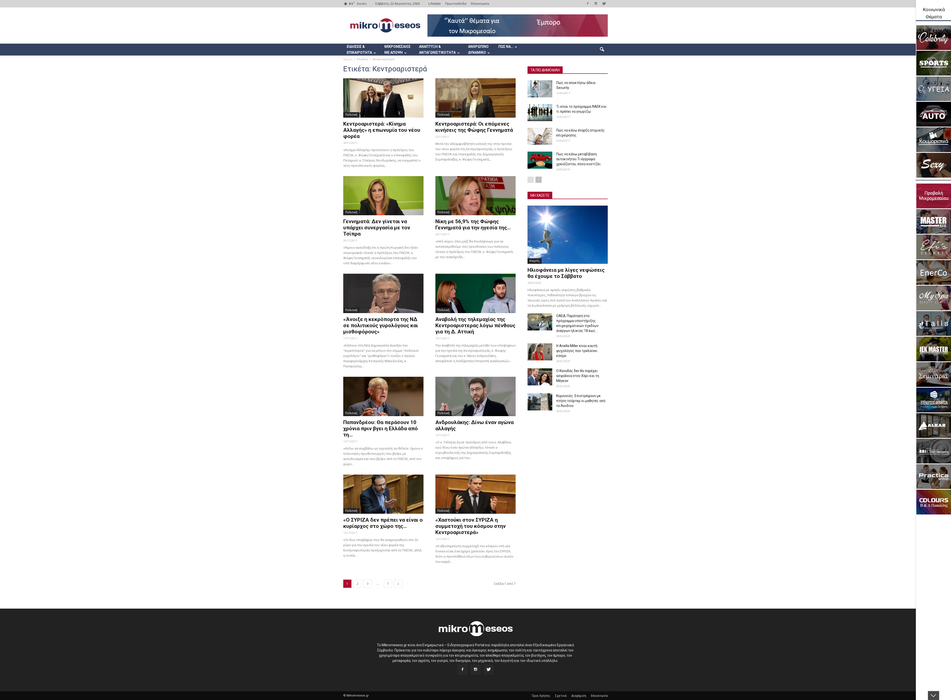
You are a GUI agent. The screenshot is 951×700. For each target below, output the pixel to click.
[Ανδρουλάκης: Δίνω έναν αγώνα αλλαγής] (475, 396)
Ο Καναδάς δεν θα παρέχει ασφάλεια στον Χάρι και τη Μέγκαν (577, 376)
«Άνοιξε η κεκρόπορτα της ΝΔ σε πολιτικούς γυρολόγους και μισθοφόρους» (380, 325)
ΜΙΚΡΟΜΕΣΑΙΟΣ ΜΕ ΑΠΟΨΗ (397, 49)
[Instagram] (596, 3)
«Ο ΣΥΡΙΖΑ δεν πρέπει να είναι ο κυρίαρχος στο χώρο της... (383, 523)
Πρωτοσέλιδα (455, 3)
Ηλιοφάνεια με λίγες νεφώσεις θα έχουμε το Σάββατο (566, 273)
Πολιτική (351, 114)
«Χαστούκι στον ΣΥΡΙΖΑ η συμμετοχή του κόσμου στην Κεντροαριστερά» (470, 526)
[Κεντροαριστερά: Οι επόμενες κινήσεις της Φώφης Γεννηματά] (475, 98)
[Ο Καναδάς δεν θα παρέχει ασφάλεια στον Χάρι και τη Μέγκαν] (540, 376)
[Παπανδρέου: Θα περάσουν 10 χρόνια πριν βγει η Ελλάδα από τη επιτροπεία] (383, 396)
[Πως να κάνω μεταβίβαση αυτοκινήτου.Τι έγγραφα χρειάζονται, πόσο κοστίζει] (540, 160)
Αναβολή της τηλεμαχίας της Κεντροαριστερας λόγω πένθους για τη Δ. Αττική (475, 325)
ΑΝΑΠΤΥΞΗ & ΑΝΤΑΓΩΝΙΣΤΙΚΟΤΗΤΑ (437, 49)
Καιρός (534, 261)
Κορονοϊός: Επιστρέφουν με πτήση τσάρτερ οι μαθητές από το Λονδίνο (581, 401)
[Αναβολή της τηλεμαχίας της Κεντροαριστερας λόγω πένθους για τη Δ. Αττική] (475, 293)
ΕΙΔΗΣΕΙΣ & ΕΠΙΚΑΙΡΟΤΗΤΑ (359, 49)
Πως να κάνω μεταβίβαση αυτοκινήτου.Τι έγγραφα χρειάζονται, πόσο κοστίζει (578, 159)
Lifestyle (434, 3)
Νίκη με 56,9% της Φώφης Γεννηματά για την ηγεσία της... (473, 224)
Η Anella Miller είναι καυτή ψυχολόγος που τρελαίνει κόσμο (576, 351)
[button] (602, 49)
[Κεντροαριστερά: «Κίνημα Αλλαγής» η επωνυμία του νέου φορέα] (383, 98)
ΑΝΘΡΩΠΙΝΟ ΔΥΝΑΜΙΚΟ (478, 49)
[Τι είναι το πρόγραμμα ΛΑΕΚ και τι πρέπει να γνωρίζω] (540, 112)
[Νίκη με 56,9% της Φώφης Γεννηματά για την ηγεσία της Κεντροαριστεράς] (475, 195)
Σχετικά (561, 696)
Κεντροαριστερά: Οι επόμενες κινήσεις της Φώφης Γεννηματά (474, 127)
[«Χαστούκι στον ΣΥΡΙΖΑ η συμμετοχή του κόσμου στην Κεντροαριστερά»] (475, 494)
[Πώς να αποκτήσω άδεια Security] (540, 88)
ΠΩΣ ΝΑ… (505, 47)
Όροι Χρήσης (541, 696)
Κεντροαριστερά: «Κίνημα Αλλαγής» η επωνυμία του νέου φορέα (381, 130)
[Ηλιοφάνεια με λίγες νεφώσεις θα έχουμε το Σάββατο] (568, 235)
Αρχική (347, 59)
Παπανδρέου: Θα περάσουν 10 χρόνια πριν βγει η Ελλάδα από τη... (380, 428)
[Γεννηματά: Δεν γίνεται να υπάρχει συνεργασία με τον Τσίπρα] (383, 195)
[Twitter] (604, 3)
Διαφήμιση (578, 696)
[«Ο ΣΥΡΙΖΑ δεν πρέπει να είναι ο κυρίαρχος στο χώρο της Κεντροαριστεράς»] (383, 494)
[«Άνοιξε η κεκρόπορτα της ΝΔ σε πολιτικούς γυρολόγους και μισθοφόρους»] (383, 293)
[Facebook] (587, 3)
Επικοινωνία (480, 3)
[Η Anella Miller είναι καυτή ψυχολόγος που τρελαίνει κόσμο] (540, 351)
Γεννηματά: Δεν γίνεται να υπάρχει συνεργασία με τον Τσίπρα (376, 227)
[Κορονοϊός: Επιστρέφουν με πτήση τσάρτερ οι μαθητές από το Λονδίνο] (540, 401)
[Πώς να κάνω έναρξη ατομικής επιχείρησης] (540, 136)
